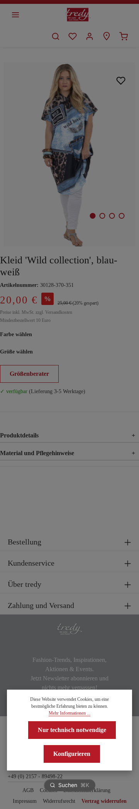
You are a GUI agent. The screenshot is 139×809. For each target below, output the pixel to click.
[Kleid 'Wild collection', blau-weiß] (69, 154)
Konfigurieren (71, 753)
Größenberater (29, 373)
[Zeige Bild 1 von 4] (92, 216)
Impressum (25, 801)
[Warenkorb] (123, 36)
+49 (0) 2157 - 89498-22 (35, 776)
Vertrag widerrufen (104, 801)
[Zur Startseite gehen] (78, 15)
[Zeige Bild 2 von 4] (102, 216)
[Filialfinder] (106, 36)
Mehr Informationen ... (69, 713)
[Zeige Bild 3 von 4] (112, 216)
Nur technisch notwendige (72, 730)
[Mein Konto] (89, 36)
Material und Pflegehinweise (67, 453)
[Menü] (15, 14)
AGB (28, 790)
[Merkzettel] (72, 36)
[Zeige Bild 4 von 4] (121, 216)
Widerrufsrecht (59, 801)
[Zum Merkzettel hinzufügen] (121, 80)
